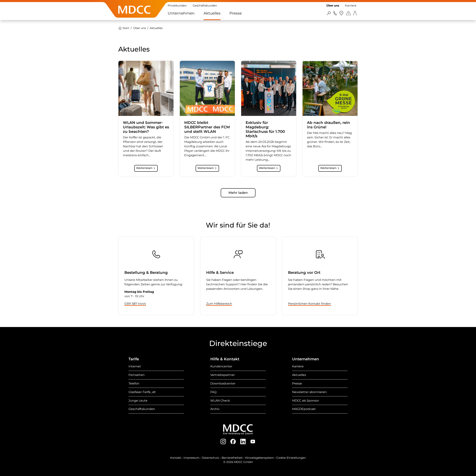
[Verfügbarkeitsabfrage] (341, 13)
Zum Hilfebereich (219, 303)
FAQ (213, 392)
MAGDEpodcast (304, 409)
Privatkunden (177, 5)
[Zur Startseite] (134, 16)
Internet (134, 366)
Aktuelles (212, 13)
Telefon (133, 383)
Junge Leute (137, 400)
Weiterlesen (144, 168)
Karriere (350, 5)
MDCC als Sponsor (305, 400)
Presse (235, 13)
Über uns (332, 5)
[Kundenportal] (355, 13)
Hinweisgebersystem (259, 457)
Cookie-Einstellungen (291, 457)
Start (125, 28)
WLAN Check (220, 400)
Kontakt (175, 457)
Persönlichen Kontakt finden (309, 303)
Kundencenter (221, 366)
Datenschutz (210, 457)
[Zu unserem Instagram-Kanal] (223, 441)
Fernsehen (136, 375)
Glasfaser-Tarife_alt (142, 392)
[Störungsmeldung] (348, 13)
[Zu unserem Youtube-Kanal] (252, 441)
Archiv (215, 409)
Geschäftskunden (205, 5)
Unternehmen (181, 13)
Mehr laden (238, 193)
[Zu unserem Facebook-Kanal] (233, 441)
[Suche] (329, 13)
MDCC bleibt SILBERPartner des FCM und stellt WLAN (207, 127)
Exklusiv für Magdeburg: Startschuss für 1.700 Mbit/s (265, 129)
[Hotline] (335, 13)
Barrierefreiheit (232, 457)
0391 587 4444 (135, 303)
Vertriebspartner (222, 375)
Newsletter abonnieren (309, 392)
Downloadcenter (222, 383)
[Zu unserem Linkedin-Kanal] (243, 441)
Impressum (192, 457)
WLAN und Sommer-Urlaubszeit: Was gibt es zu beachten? (146, 127)
